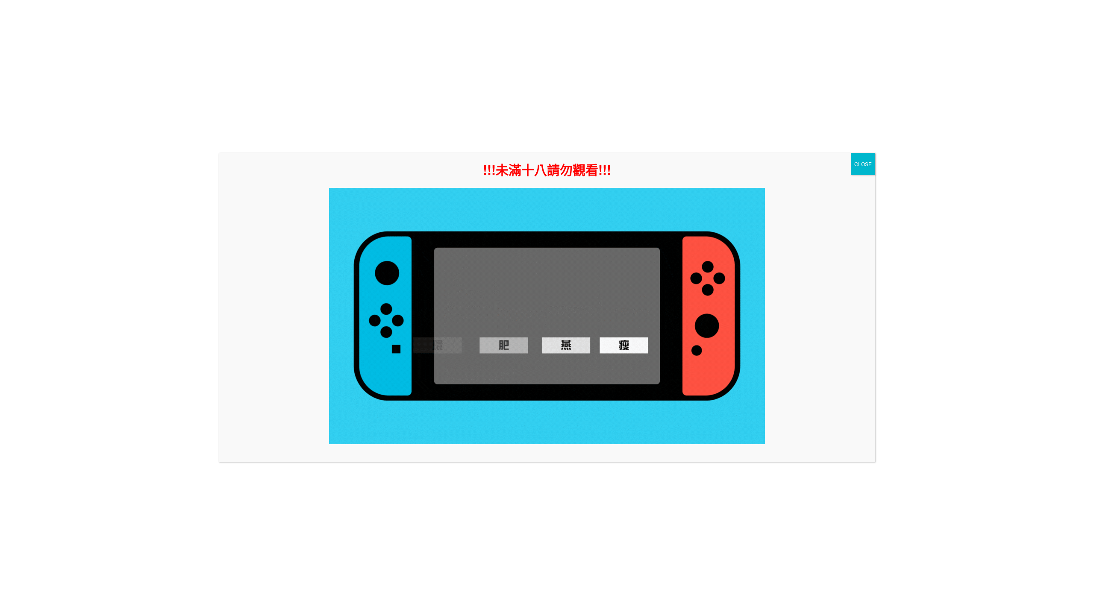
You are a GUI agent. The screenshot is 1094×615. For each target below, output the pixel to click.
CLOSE (863, 163)
